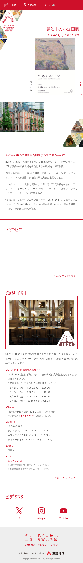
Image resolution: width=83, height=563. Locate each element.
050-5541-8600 (41, 544)
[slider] (55, 66)
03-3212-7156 (15, 461)
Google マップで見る (65, 276)
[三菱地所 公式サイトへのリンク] (41, 553)
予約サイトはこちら (65, 478)
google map (26, 415)
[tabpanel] (39, 60)
